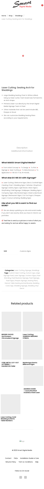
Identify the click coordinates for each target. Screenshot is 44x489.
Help (36, 462)
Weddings (35, 270)
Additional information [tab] (22, 151)
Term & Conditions (26, 462)
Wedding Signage (20, 286)
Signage (28, 270)
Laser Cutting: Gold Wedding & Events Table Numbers (8, 419)
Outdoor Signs (30, 275)
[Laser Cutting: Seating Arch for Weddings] (18, 125)
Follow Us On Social (22, 471)
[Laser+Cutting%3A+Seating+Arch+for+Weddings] (22, 125)
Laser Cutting (19, 270)
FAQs (16, 458)
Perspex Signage (21, 281)
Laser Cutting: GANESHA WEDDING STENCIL (30, 336)
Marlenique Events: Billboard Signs (30, 364)
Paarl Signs (10, 281)
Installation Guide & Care (29, 458)
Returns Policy (11, 462)
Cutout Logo (30, 273)
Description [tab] (22, 147)
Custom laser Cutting (17, 273)
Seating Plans (33, 281)
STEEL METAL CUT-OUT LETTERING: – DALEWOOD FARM (10, 364)
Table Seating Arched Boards (21, 283)
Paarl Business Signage (20, 278)
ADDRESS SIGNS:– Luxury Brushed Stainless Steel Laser (32, 391)
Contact (8, 458)
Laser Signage (19, 275)
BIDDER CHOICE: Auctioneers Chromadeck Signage (10, 336)
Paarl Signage (34, 278)
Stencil (7, 283)
